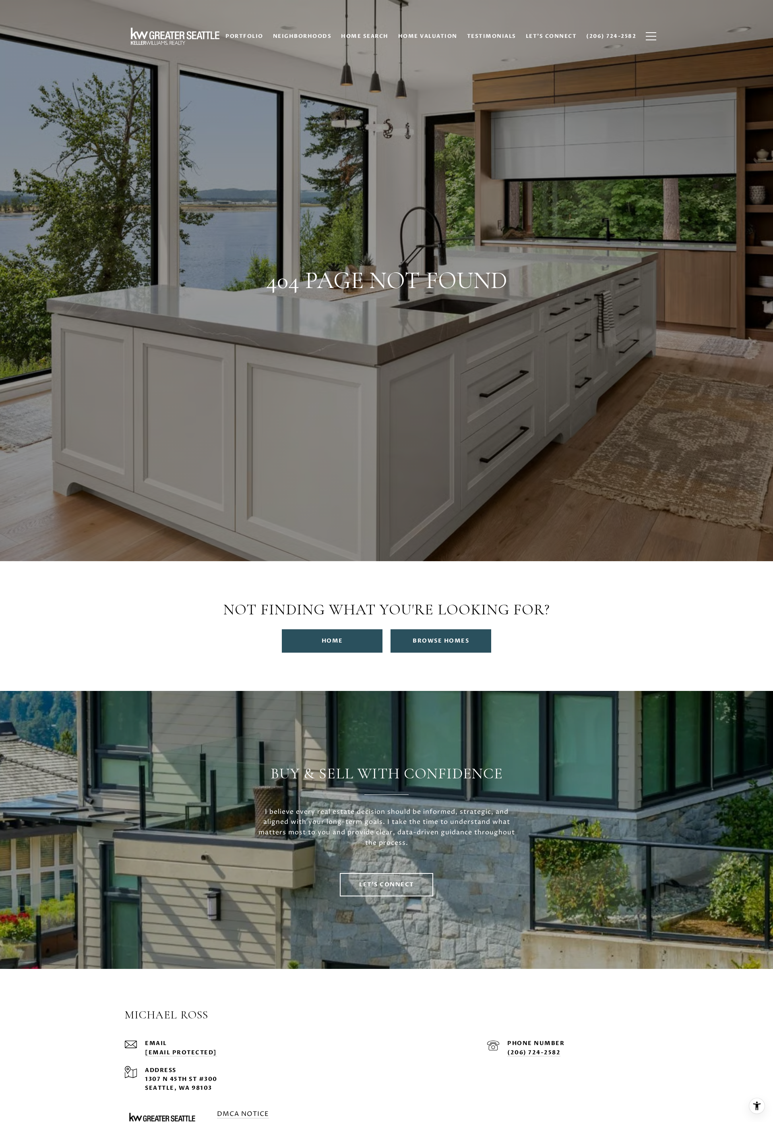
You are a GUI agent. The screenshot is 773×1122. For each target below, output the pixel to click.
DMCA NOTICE (243, 1114)
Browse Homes (441, 641)
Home (332, 641)
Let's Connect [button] (386, 884)
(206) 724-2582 (533, 1052)
